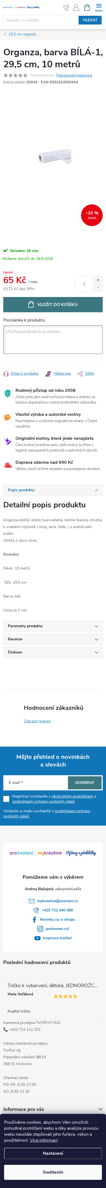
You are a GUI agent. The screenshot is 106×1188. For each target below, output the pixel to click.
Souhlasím (53, 1172)
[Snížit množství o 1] (97, 287)
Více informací (44, 1140)
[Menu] (99, 7)
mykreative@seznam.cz (57, 901)
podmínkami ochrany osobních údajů (44, 801)
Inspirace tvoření (57, 938)
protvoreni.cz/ (57, 928)
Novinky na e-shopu (57, 919)
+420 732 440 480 (57, 910)
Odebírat (85, 782)
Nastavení (53, 1153)
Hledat (90, 20)
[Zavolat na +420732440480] (66, 7)
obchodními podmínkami (72, 796)
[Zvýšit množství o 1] (97, 280)
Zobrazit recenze (37, 721)
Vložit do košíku (57, 305)
